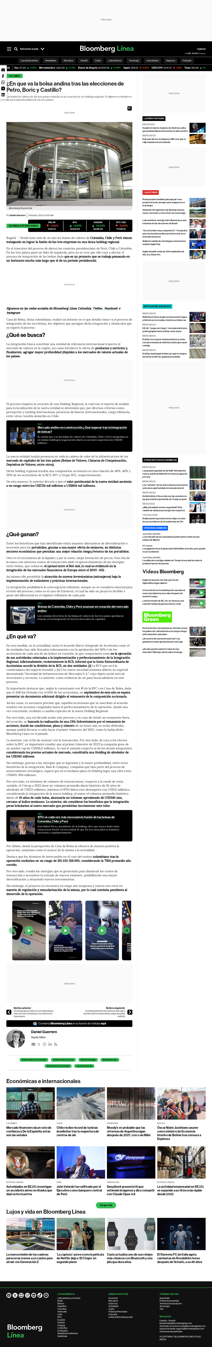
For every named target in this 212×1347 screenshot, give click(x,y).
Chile (59, 1314)
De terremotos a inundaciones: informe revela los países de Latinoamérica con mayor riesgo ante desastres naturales (164, 631)
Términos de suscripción (171, 1303)
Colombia (14, 76)
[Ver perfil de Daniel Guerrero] (18, 1038)
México (60, 1303)
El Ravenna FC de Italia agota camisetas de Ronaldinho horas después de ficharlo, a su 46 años (179, 1258)
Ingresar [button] (201, 49)
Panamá (61, 1322)
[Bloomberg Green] (174, 617)
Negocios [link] (170, 60)
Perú (59, 1317)
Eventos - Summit (167, 1320)
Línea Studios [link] (152, 60)
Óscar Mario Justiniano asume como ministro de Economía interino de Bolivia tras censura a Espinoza (179, 1133)
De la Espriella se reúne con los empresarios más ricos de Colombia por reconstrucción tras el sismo (33, 1014)
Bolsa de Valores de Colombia (34, 1060)
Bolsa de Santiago (88, 1060)
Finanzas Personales (117, 1311)
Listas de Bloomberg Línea (120, 1317)
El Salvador (62, 1330)
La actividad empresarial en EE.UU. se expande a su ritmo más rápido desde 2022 (180, 1190)
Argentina (61, 1306)
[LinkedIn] (50, 1044)
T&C (162, 1309)
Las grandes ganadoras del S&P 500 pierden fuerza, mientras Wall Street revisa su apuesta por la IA (164, 473)
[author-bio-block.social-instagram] (44, 1044)
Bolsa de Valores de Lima (63, 1060)
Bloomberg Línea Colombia (58, 1066)
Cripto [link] (98, 60)
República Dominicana (67, 1333)
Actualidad (113, 1306)
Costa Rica (62, 1328)
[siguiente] (129, 1012)
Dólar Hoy (113, 1303)
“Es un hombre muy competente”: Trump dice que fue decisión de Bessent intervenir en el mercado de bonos (164, 233)
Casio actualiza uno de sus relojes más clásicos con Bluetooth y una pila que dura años (130, 1258)
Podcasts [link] (187, 60)
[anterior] (8, 1012)
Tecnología (165, 1306)
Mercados (113, 1300)
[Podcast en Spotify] (46, 1295)
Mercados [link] (68, 60)
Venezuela (62, 1311)
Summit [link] (84, 60)
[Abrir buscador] (16, 49)
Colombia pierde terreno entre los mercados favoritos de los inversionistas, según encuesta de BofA (104, 1014)
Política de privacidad (169, 1300)
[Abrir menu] (9, 49)
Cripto (111, 1309)
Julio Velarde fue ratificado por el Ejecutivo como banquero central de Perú (79, 1190)
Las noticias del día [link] (29, 60)
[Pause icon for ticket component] (8, 68)
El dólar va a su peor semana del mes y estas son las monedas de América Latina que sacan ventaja (164, 342)
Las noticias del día (84, 1066)
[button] (129, 108)
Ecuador (61, 1320)
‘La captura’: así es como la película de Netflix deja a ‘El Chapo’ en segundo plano (80, 1258)
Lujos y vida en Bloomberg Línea (46, 1212)
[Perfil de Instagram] (27, 1295)
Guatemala (62, 1336)
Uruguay (61, 1325)
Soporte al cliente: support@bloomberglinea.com (182, 1328)
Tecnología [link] (134, 60)
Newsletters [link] (50, 60)
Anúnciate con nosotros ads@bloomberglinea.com (182, 1326)
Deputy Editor (38, 1037)
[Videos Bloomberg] (174, 572)
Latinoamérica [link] (114, 60)
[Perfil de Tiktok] (39, 1295)
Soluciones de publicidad (171, 1331)
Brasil (60, 1300)
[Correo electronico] (33, 1044)
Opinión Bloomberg (155, 528)
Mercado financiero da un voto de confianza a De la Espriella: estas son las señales (29, 1131)
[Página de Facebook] (8, 1295)
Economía (113, 1298)
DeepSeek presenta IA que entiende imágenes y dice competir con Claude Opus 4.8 (131, 1190)
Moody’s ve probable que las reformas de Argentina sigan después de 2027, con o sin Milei (129, 1131)
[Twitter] (39, 1044)
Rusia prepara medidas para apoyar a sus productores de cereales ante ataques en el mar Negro (163, 202)
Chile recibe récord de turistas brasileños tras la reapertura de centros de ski (78, 1131)
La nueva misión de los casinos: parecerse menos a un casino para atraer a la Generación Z (29, 1258)
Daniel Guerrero (18, 215)
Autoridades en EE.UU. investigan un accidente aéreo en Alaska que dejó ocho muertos (29, 1190)
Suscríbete (164, 1298)
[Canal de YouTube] (21, 1295)
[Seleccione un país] (42, 49)
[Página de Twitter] (15, 1295)
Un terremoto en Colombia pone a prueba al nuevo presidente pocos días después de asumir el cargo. (163, 593)
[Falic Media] (187, 53)
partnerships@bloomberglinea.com (176, 1323)
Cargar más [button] (106, 1205)
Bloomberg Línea (110, 1060)
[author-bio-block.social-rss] (56, 1044)
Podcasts (112, 1314)
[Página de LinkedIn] (33, 1295)
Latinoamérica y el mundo (68, 1298)
